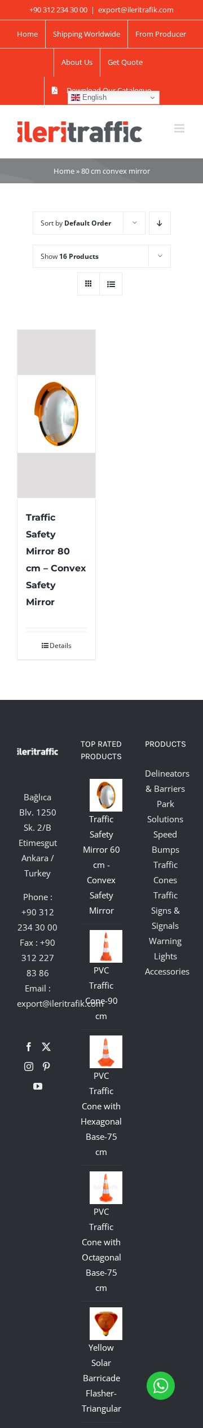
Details (61, 645)
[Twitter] (46, 1046)
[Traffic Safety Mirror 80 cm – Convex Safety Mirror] (56, 414)
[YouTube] (37, 1086)
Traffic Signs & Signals (165, 910)
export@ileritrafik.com (136, 10)
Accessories (167, 971)
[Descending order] (160, 223)
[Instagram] (28, 1066)
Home (64, 171)
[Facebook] (28, 1046)
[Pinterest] (46, 1066)
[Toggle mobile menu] (180, 128)
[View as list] (111, 284)
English (93, 97)
